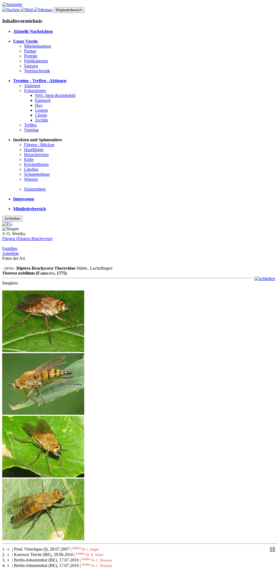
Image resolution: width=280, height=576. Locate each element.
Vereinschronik (37, 70)
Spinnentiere (35, 189)
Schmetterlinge (37, 174)
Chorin (41, 115)
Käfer (29, 159)
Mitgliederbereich (69, 10)
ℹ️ (272, 549)
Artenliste (10, 253)
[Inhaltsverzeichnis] (43, 9)
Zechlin (41, 120)
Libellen (31, 169)
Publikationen (36, 61)
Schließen (12, 219)
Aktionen (32, 85)
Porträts (30, 56)
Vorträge (31, 130)
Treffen (30, 125)
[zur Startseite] (12, 4)
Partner (30, 51)
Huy (39, 105)
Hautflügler (34, 149)
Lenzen (41, 110)
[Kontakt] (27, 9)
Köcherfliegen (36, 164)
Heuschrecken (36, 154)
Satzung (31, 66)
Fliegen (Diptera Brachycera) (27, 238)
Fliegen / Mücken (39, 144)
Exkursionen (35, 90)
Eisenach (43, 100)
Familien (9, 248)
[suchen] (11, 9)
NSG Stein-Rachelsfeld (55, 95)
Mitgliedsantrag (37, 46)
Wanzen (31, 179)
